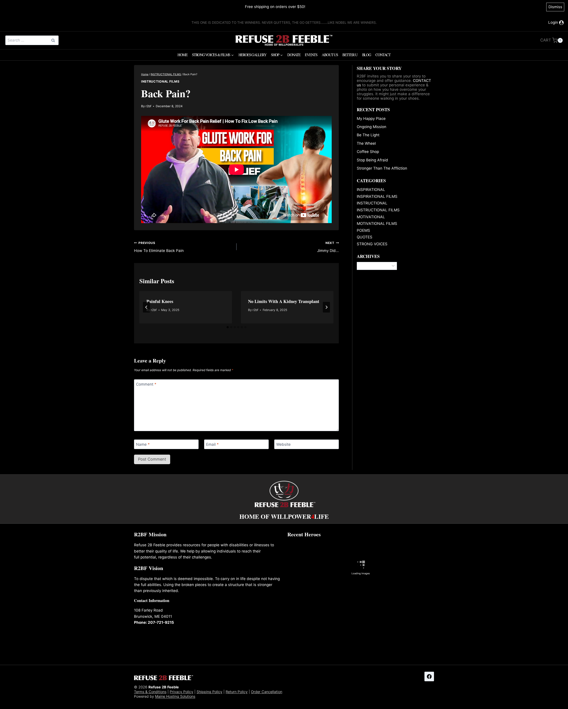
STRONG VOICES (372, 244)
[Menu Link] (284, 491)
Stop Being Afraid (372, 160)
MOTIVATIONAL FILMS (377, 223)
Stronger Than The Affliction (382, 168)
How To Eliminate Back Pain (159, 247)
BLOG (366, 54)
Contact (382, 54)
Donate (293, 54)
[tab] (228, 327)
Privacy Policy (181, 691)
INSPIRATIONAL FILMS (377, 196)
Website (283, 444)
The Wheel (366, 143)
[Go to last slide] (146, 307)
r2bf (148, 106)
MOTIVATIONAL (371, 217)
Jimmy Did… (328, 247)
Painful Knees (159, 301)
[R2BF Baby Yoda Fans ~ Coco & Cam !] (361, 623)
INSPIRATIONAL (371, 189)
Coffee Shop (368, 151)
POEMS (363, 230)
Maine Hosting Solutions (175, 696)
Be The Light (368, 135)
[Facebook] (429, 676)
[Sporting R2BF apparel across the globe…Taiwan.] (410, 623)
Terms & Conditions (150, 691)
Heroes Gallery (252, 54)
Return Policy (237, 691)
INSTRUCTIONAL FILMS (160, 81)
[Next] (326, 307)
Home (182, 54)
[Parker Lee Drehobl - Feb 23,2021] (311, 624)
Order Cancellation (266, 691)
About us (330, 54)
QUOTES (364, 237)
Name (143, 444)
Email (212, 444)
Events (311, 54)
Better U (349, 54)
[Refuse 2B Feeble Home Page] (284, 40)
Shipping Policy (209, 691)
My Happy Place (371, 118)
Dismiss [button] (555, 7)
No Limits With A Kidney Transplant (283, 301)
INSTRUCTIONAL (372, 203)
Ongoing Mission (371, 127)
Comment (146, 384)
